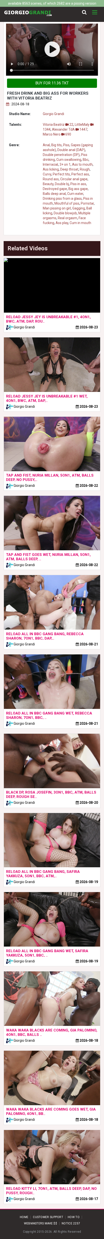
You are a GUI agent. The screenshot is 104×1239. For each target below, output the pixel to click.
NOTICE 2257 (71, 1223)
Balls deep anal (54, 194)
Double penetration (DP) (61, 155)
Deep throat (69, 169)
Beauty (48, 184)
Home (24, 1217)
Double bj (62, 184)
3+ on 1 (65, 164)
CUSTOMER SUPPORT (48, 1217)
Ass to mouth (82, 164)
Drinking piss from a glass (62, 198)
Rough (85, 169)
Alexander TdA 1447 (69, 129)
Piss (66, 145)
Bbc (86, 160)
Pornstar (87, 203)
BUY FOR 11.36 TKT (52, 83)
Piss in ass (78, 184)
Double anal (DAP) (71, 150)
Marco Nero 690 (57, 134)
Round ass (51, 179)
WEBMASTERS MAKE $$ (40, 1223)
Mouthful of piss (66, 203)
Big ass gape (78, 189)
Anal (46, 145)
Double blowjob (65, 213)
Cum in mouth (80, 223)
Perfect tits (61, 174)
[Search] (84, 12)
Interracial (50, 164)
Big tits (56, 145)
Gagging (78, 208)
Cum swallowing (68, 160)
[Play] (52, 50)
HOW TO (74, 1217)
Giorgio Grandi (53, 114)
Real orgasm (67, 218)
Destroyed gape (55, 189)
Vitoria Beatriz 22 (58, 125)
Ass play (62, 223)
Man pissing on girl (57, 208)
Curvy (47, 174)
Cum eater (75, 194)
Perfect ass (80, 174)
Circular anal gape (74, 179)
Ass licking (51, 169)
